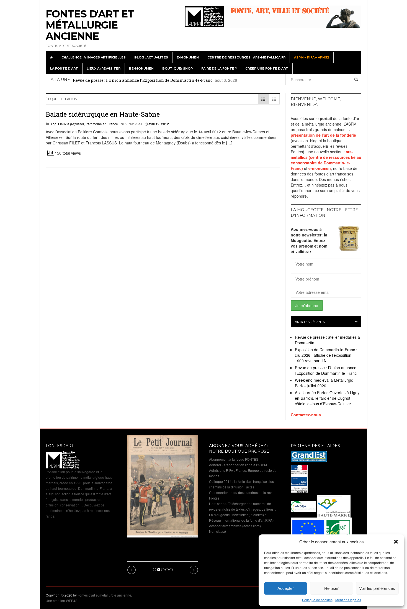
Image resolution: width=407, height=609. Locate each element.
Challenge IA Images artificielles (93, 57)
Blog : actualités (151, 57)
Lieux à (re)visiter (103, 68)
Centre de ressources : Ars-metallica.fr (246, 57)
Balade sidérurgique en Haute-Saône (103, 114)
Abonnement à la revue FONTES (233, 459)
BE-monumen (141, 68)
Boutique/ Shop (177, 68)
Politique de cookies (317, 599)
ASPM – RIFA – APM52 (311, 57)
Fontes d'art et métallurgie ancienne (90, 25)
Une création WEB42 (61, 600)
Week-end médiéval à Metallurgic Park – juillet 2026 (324, 382)
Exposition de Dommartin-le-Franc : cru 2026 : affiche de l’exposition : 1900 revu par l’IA (326, 355)
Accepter (285, 588)
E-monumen (188, 57)
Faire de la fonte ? (219, 68)
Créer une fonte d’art (266, 68)
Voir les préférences (377, 588)
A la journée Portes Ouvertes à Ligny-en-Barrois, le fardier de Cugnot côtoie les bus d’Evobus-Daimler (328, 398)
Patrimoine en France (102, 123)
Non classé (217, 531)
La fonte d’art (64, 68)
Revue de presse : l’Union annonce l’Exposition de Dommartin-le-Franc (142, 80)
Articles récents (310, 322)
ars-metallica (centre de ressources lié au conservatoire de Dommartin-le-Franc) (326, 160)
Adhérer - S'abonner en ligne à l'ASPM (238, 464)
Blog (53, 123)
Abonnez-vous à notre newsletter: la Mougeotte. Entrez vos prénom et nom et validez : (309, 240)
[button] (396, 541)
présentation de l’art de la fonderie (323, 135)
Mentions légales (348, 599)
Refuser (331, 588)
